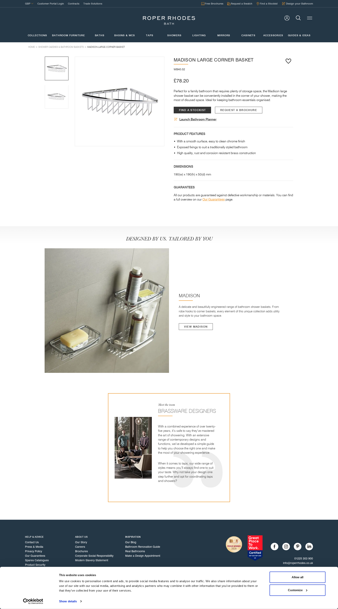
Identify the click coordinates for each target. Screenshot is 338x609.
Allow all (297, 577)
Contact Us (32, 542)
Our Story (81, 542)
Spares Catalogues (37, 560)
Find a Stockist (192, 110)
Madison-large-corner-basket (106, 46)
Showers (174, 35)
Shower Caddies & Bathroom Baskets (61, 46)
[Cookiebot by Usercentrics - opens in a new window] (33, 601)
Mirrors (223, 35)
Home (31, 46)
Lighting (199, 35)
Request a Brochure (238, 110)
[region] (119, 101)
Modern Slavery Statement (91, 560)
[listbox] (119, 101)
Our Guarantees (213, 199)
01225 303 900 (303, 558)
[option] (119, 101)
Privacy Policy (33, 551)
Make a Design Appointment (142, 555)
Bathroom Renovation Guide (142, 546)
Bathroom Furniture (68, 35)
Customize (295, 590)
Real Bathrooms (135, 551)
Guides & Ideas (299, 35)
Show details (68, 601)
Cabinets (248, 35)
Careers (80, 546)
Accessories (273, 35)
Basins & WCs (124, 35)
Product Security (35, 564)
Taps (149, 35)
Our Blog (130, 542)
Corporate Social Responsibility (94, 555)
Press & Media (34, 546)
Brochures (81, 551)
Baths (99, 35)
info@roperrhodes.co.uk (298, 563)
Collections (37, 35)
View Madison (196, 326)
